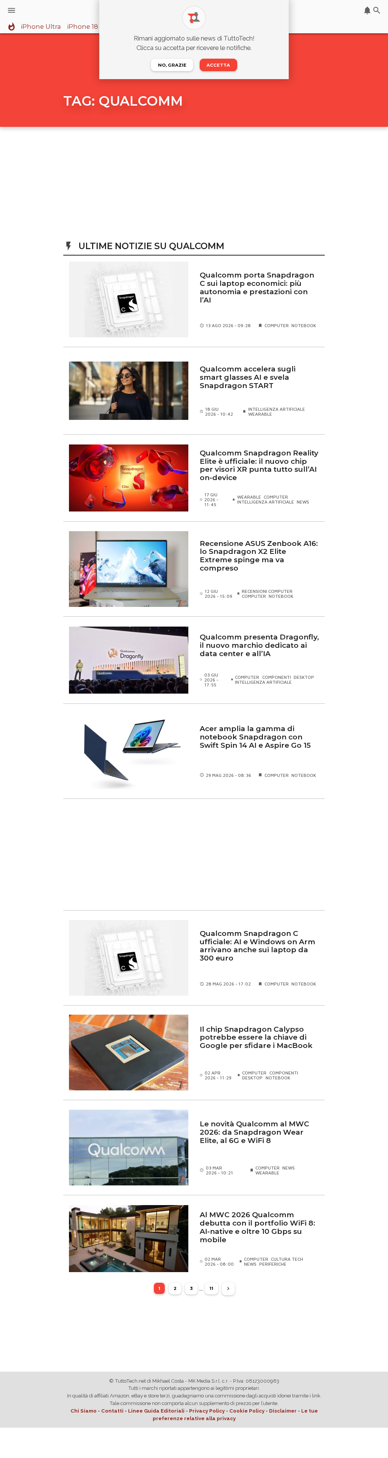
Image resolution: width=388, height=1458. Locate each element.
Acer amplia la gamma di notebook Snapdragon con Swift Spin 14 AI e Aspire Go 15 (255, 737)
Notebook (303, 325)
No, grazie (172, 65)
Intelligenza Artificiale (276, 409)
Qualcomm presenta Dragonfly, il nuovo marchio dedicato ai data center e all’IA (259, 645)
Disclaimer (283, 1411)
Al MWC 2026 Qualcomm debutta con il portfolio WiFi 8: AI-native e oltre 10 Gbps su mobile (257, 1227)
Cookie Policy (246, 1411)
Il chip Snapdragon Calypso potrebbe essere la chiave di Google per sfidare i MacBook (256, 1037)
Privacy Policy (207, 1411)
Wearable (260, 414)
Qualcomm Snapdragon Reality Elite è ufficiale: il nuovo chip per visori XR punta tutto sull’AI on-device (259, 465)
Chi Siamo (83, 1411)
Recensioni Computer (267, 591)
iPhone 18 (82, 27)
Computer (276, 325)
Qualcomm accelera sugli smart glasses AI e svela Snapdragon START (248, 377)
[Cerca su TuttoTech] (377, 10)
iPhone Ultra (41, 27)
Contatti (112, 1411)
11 (211, 1288)
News (303, 501)
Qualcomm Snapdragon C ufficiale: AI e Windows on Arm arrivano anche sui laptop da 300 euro (257, 945)
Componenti (276, 677)
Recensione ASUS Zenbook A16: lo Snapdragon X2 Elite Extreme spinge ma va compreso (259, 556)
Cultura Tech (287, 1259)
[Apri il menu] (11, 10)
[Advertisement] (194, 854)
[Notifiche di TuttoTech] (367, 10)
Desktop (304, 677)
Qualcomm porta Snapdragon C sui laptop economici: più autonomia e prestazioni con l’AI (257, 287)
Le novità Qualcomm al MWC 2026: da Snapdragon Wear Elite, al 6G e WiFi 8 (254, 1132)
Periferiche (272, 1264)
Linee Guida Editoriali (156, 1411)
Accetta (218, 65)
